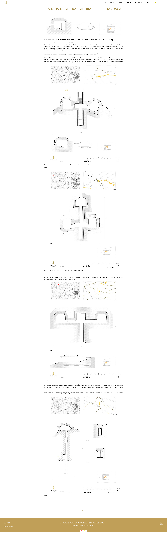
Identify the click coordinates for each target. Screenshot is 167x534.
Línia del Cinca (64, 42)
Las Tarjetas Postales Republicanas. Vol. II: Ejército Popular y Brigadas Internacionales (82, 523)
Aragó (54, 42)
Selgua (69, 42)
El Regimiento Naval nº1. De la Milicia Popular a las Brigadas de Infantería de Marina (82, 522)
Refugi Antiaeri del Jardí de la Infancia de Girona (84, 525)
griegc (73, 42)
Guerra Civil (58, 42)
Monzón (63, 501)
